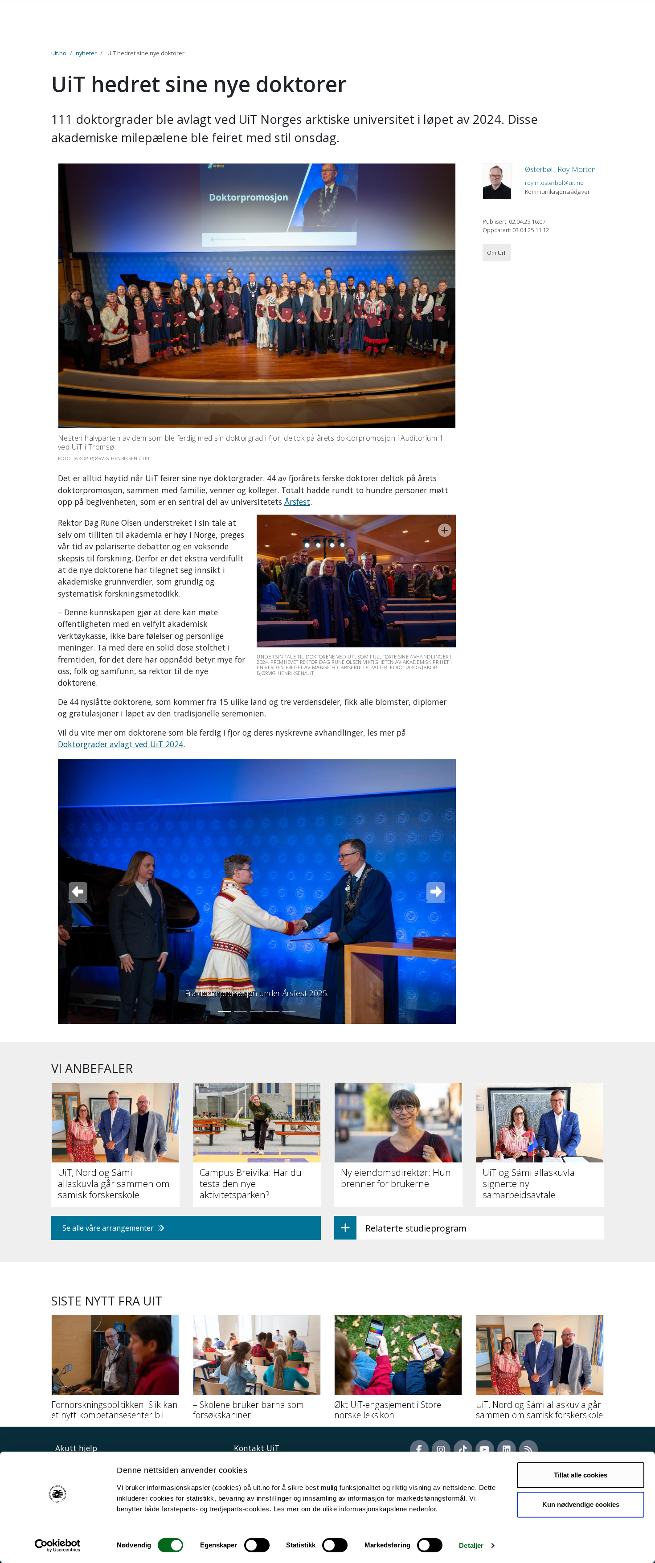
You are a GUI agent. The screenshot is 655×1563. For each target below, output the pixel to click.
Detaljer (471, 1545)
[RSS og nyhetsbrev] (528, 1449)
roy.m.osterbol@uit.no (554, 183)
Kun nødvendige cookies (580, 1504)
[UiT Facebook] (419, 1449)
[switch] (257, 1545)
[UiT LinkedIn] (506, 1449)
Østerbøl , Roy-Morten (560, 169)
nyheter (86, 53)
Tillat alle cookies (580, 1475)
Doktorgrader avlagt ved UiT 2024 (120, 744)
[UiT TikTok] (463, 1449)
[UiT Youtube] (484, 1449)
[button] (78, 891)
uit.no (58, 53)
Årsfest (297, 501)
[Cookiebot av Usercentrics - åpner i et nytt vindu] (58, 1545)
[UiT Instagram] (441, 1449)
